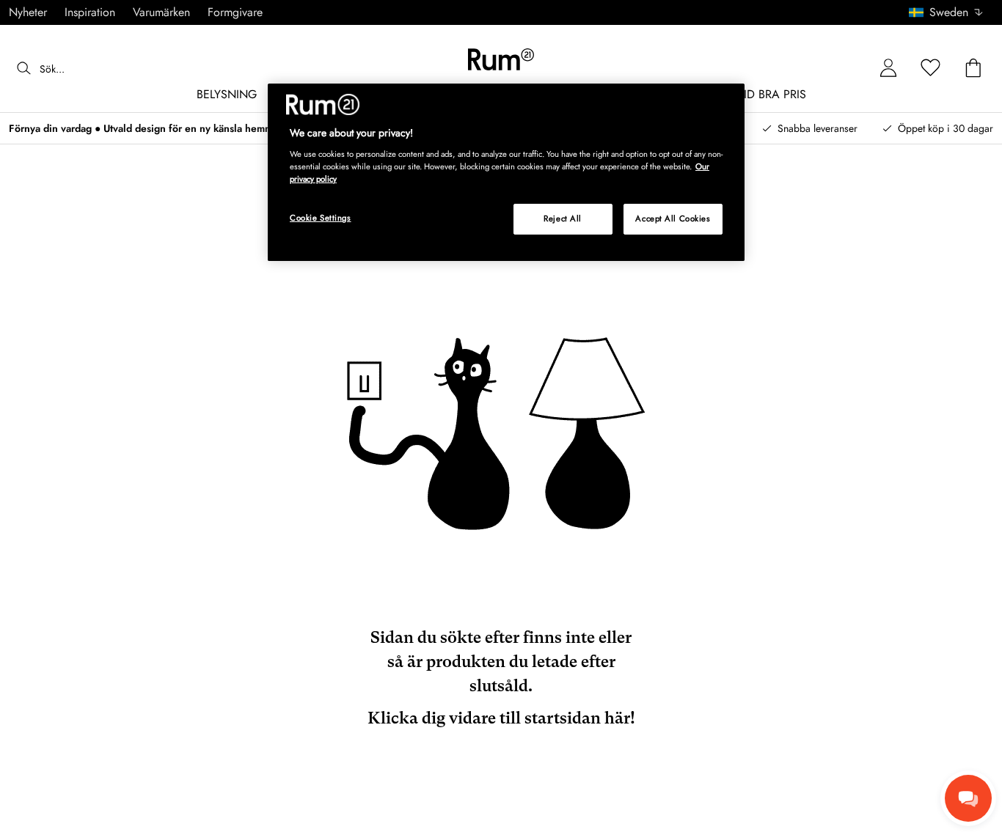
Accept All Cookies (672, 218)
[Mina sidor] (888, 68)
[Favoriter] (931, 68)
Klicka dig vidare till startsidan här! (501, 718)
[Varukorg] (973, 68)
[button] (951, 12)
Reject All (563, 218)
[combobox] (946, 12)
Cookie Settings (320, 218)
